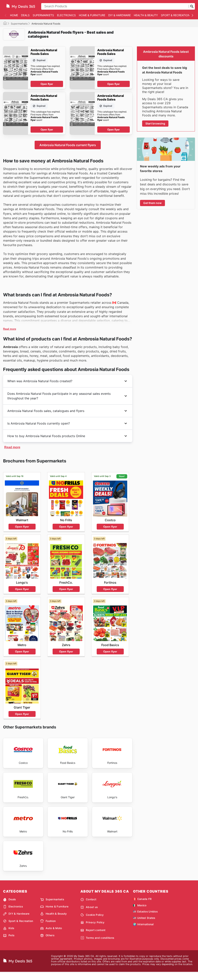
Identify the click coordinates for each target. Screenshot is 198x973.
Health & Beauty (146, 15)
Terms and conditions (100, 937)
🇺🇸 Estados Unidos (145, 911)
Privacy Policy (95, 922)
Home (14, 15)
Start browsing (155, 123)
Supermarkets (43, 15)
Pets (11, 935)
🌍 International (143, 924)
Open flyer (47, 84)
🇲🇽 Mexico (140, 905)
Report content (95, 930)
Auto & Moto (54, 928)
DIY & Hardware (119, 15)
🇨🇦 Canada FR (142, 899)
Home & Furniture (92, 15)
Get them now (152, 203)
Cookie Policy (95, 914)
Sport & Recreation (175, 15)
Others (50, 935)
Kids (11, 928)
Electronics (66, 15)
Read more (9, 328)
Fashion (51, 921)
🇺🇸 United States (144, 917)
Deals (25, 15)
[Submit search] (192, 6)
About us (92, 907)
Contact (91, 899)
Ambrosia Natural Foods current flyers (67, 145)
